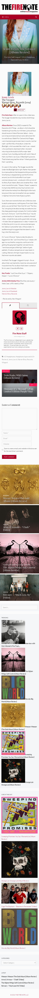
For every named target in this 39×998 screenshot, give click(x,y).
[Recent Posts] (28, 305)
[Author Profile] (11, 305)
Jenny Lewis (13, 359)
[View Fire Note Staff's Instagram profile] (21, 328)
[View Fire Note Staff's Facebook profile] (17, 328)
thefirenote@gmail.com (19, 336)
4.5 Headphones (9, 357)
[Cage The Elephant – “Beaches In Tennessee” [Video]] (19, 902)
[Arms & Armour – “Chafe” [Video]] (19, 532)
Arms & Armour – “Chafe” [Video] (12, 980)
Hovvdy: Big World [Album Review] (13, 948)
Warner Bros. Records (9, 294)
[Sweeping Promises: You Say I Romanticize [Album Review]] (19, 832)
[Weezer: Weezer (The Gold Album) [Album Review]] (19, 503)
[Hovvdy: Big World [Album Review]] (19, 944)
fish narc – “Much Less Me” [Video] (13, 986)
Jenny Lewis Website (9, 288)
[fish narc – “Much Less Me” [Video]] (19, 600)
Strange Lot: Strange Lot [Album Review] (15, 881)
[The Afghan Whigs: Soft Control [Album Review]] (19, 572)
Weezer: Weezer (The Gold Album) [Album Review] (19, 976)
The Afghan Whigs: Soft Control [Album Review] (17, 983)
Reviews (25, 60)
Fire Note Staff (20, 333)
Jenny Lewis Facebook (9, 291)
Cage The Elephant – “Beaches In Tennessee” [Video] (19, 906)
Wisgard (5, 362)
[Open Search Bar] (36, 17)
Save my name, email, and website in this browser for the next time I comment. (20, 449)
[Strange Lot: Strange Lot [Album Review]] (19, 877)
